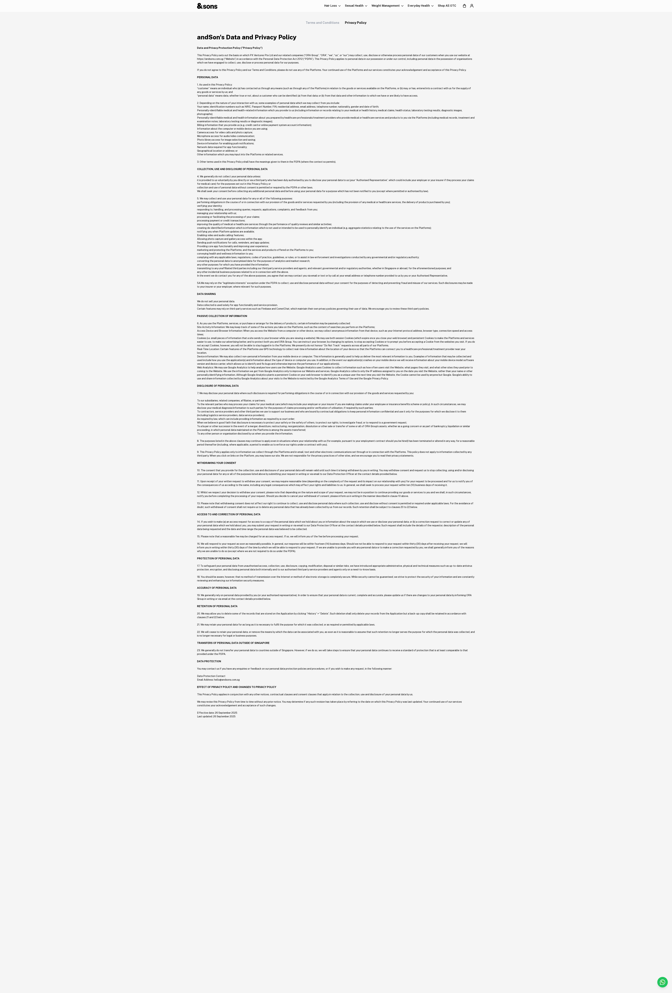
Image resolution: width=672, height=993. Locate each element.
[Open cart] (464, 6)
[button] (332, 6)
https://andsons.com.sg (210, 59)
